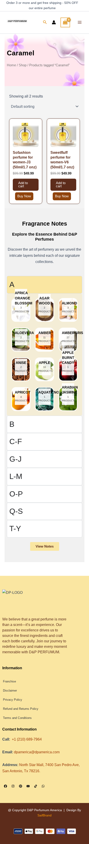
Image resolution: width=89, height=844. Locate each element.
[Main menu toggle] (79, 22)
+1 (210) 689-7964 (27, 739)
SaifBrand (44, 815)
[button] (45, 22)
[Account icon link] (54, 22)
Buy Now (24, 196)
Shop (22, 65)
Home (11, 65)
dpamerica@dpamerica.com (37, 752)
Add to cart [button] (23, 184)
